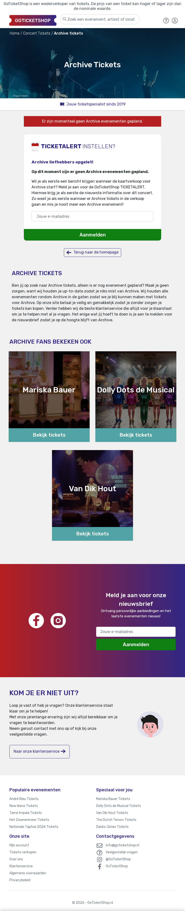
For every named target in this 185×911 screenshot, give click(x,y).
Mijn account (19, 845)
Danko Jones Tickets (112, 827)
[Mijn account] (175, 20)
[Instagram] (58, 621)
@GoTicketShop (118, 859)
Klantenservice (21, 866)
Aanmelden (92, 235)
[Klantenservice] (166, 20)
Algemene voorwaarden (27, 873)
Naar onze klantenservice (36, 751)
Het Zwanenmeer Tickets (29, 820)
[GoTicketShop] (33, 20)
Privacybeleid (19, 880)
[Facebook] (36, 621)
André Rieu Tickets (24, 799)
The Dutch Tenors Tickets (116, 820)
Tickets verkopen (22, 852)
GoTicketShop (117, 866)
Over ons (16, 859)
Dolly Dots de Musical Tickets (118, 806)
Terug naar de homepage (96, 252)
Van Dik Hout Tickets (112, 813)
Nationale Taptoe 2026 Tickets (33, 827)
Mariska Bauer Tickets (113, 799)
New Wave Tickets (23, 806)
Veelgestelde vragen (122, 852)
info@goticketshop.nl (122, 845)
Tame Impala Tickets (25, 813)
